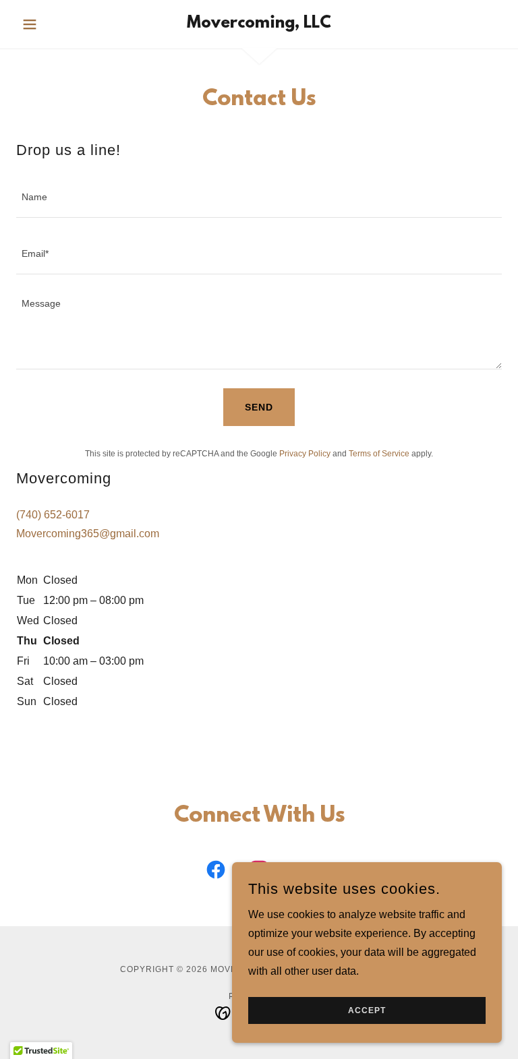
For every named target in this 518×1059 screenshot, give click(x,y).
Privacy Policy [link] (304, 453)
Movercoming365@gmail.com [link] (87, 533)
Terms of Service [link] (379, 453)
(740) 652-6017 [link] (53, 514)
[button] (52, 24)
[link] (259, 24)
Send (259, 407)
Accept (367, 1010)
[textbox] (259, 197)
